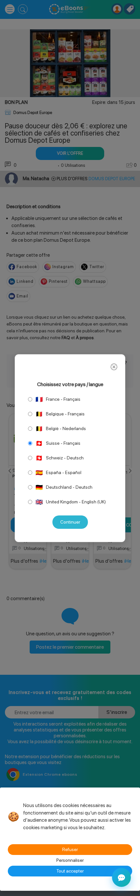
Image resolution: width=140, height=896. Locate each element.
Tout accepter (70, 871)
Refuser (70, 849)
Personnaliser (70, 860)
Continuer (70, 522)
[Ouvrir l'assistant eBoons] (121, 877)
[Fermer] (114, 367)
